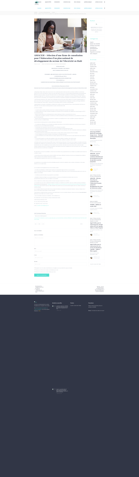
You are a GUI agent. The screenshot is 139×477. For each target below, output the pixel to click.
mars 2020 (92, 97)
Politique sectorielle (95, 45)
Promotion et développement (44, 12)
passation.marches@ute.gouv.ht (43, 205)
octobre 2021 (93, 85)
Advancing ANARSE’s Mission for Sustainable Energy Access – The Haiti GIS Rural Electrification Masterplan (96, 135)
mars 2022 (92, 80)
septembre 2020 (94, 92)
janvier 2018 (93, 123)
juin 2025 (92, 70)
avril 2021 (92, 87)
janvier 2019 (93, 110)
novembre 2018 (94, 113)
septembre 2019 (94, 104)
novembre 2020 (94, 89)
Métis (95, 170)
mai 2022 (92, 77)
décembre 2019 (94, 101)
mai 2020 (92, 96)
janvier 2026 (93, 64)
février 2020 (93, 99)
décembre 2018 (94, 111)
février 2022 (93, 82)
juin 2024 (92, 73)
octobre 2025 (93, 66)
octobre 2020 (93, 90)
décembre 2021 (93, 83)
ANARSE (35, 12)
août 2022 (92, 75)
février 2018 (93, 122)
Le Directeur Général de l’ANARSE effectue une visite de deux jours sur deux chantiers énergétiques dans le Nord (62, 307)
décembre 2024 (94, 71)
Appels (53, 12)
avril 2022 (92, 78)
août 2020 (92, 94)
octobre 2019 (93, 103)
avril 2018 (92, 120)
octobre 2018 (93, 115)
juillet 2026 (92, 63)
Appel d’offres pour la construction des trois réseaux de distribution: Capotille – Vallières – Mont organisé (96, 248)
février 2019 (93, 108)
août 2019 (92, 106)
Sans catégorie (93, 53)
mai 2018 (92, 118)
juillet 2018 (92, 116)
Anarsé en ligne (97, 145)
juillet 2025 (92, 68)
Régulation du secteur (95, 51)
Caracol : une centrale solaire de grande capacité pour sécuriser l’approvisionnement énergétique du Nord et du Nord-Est (62, 390)
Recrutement (93, 50)
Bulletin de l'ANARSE (95, 43)
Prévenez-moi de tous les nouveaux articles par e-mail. (46, 271)
